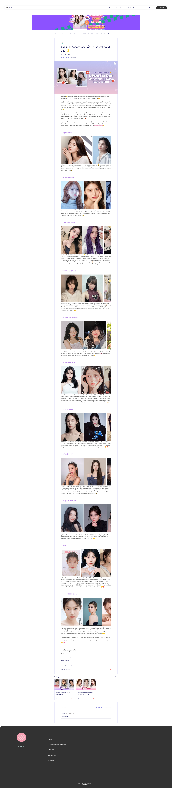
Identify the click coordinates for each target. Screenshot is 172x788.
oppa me (71, 657)
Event (79, 34)
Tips (75, 34)
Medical (84, 34)
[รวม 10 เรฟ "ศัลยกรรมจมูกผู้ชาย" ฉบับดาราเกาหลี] (64, 684)
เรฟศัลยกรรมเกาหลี (78, 657)
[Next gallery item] (109, 150)
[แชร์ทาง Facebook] (61, 665)
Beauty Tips (70, 34)
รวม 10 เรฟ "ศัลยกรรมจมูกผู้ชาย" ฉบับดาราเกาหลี (63, 693)
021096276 (52, 760)
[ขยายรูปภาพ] (76, 150)
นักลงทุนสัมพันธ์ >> (84, 784)
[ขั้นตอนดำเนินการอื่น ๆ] (110, 43)
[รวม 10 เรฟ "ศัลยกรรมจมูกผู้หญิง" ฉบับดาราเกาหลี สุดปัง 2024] (86, 684)
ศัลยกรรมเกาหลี (64, 657)
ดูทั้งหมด (116, 677)
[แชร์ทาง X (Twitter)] (65, 665)
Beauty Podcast (62, 34)
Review (97, 34)
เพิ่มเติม (109, 34)
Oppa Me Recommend (65, 660)
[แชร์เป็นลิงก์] (71, 665)
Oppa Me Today (90, 34)
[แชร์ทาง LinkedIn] (68, 665)
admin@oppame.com (52, 755)
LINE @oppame (51, 749)
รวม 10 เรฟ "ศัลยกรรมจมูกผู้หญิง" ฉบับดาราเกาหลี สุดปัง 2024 (85, 693)
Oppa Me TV (103, 34)
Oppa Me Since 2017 (21, 746)
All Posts (55, 34)
